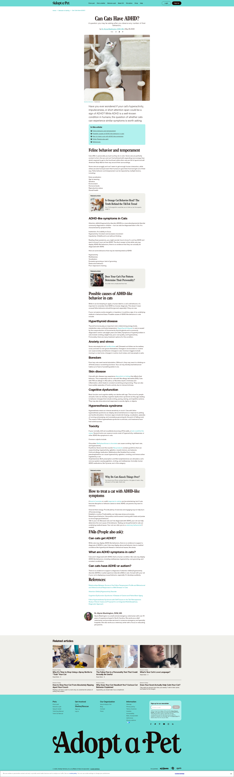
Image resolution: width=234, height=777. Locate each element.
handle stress (110, 346)
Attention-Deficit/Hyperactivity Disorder (103, 591)
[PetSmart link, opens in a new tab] (164, 768)
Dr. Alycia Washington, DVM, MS (113, 29)
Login (166, 3)
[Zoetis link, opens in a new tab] (178, 768)
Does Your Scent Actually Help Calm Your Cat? (160, 685)
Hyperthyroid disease (125, 328)
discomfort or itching (123, 376)
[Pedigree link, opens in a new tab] (172, 768)
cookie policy (73, 773)
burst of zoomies (96, 501)
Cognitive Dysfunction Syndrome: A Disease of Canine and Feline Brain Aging (116, 595)
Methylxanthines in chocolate (107, 443)
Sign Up (176, 3)
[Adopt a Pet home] (61, 3)
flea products (117, 448)
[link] (111, 3)
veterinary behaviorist (133, 525)
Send (176, 707)
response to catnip (114, 501)
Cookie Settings (95, 769)
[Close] (231, 774)
